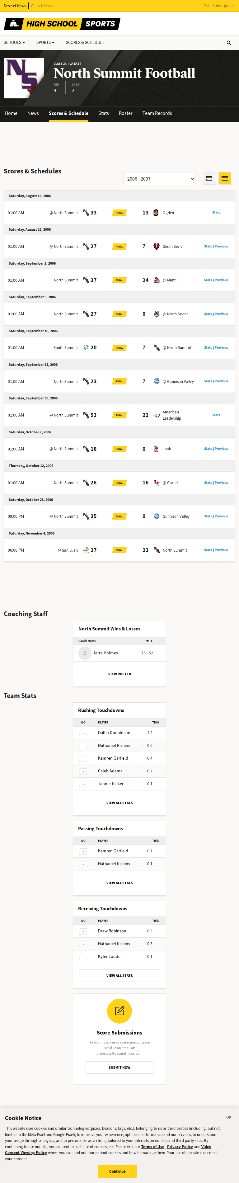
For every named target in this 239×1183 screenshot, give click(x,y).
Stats (103, 113)
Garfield (113, 758)
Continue (117, 1171)
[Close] (229, 1118)
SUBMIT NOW (119, 1067)
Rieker (111, 784)
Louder (110, 956)
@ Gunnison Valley (178, 381)
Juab (167, 448)
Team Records (157, 113)
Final (119, 212)
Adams (110, 771)
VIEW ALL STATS (119, 802)
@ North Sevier (175, 314)
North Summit (66, 280)
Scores (85, 42)
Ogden (168, 212)
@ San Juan (68, 550)
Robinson (112, 931)
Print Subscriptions (219, 5)
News (33, 113)
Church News (42, 5)
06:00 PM (16, 550)
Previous (221, 246)
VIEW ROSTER (119, 674)
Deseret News (15, 5)
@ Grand (170, 482)
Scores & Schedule (68, 113)
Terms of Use (152, 1146)
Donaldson (114, 733)
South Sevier (173, 246)
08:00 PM (16, 516)
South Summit (66, 347)
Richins (114, 745)
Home (11, 113)
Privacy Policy (180, 1146)
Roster (126, 113)
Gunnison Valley (176, 516)
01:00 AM (16, 213)
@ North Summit (63, 212)
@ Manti (169, 280)
